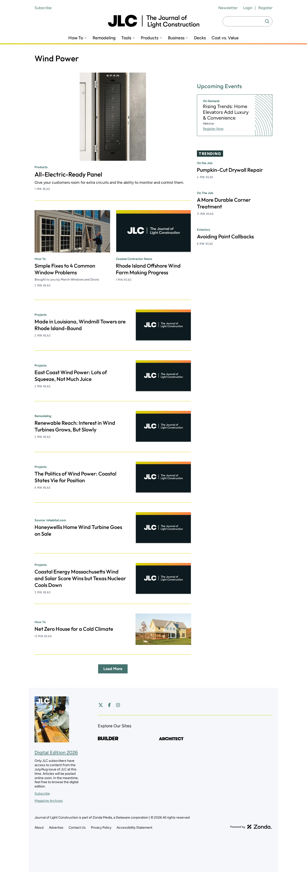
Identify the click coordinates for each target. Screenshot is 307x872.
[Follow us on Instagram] (118, 705)
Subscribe (43, 8)
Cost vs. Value (225, 37)
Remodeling (104, 37)
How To (75, 37)
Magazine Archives (49, 801)
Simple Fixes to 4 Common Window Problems (65, 269)
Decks (200, 37)
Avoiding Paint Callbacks (225, 236)
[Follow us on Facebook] (109, 705)
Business (176, 37)
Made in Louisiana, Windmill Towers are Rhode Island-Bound (80, 325)
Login (248, 8)
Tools (126, 37)
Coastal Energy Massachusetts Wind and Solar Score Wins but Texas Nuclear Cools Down (80, 578)
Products (149, 37)
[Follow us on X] (101, 705)
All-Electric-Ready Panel (68, 174)
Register (265, 8)
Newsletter (227, 8)
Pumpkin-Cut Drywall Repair (230, 169)
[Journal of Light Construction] (153, 21)
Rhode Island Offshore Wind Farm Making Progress (148, 269)
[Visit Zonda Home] (251, 827)
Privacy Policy (101, 828)
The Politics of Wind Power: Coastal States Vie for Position (75, 477)
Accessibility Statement (134, 828)
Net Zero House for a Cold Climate (74, 628)
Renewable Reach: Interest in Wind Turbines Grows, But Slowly (75, 426)
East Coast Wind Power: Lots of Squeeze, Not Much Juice (71, 375)
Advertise (56, 828)
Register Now (213, 129)
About (39, 828)
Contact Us (77, 828)
